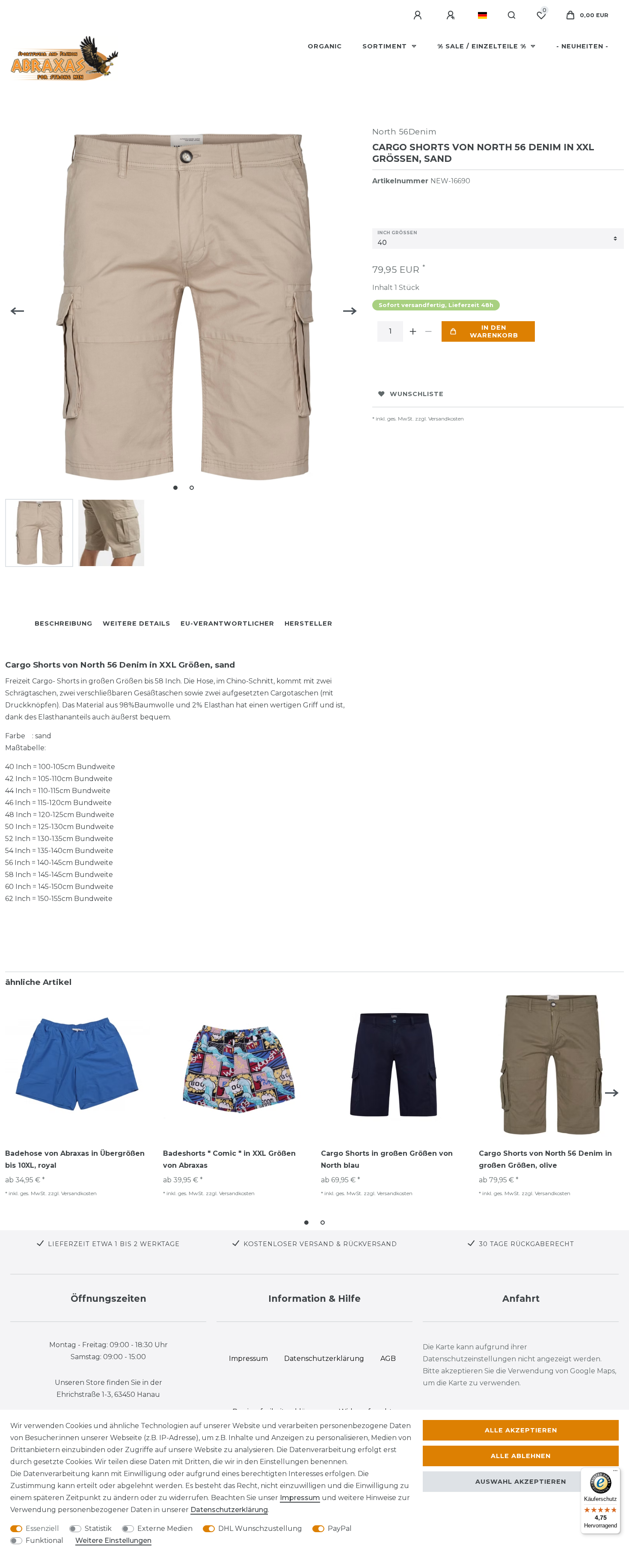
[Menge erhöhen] (413, 331)
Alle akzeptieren (521, 1430)
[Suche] (512, 15)
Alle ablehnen (521, 1456)
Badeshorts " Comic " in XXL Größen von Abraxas (229, 1159)
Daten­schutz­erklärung (229, 1510)
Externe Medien (165, 1528)
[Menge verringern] (428, 331)
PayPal (340, 1528)
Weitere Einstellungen (113, 1540)
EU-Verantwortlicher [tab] (227, 623)
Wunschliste (417, 394)
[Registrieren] (452, 15)
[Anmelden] (419, 15)
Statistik (98, 1528)
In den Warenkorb (494, 331)
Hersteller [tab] (308, 623)
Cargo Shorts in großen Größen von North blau (387, 1159)
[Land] (482, 15)
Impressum (300, 1498)
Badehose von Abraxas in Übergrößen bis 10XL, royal (75, 1159)
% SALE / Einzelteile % (482, 46)
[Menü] (615, 1473)
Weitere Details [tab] (136, 623)
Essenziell (42, 1528)
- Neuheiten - (582, 46)
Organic (325, 46)
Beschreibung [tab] (63, 623)
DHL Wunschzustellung (260, 1528)
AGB (388, 1358)
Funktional (44, 1540)
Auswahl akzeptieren (520, 1481)
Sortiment (385, 46)
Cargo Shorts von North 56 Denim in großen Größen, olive (545, 1159)
